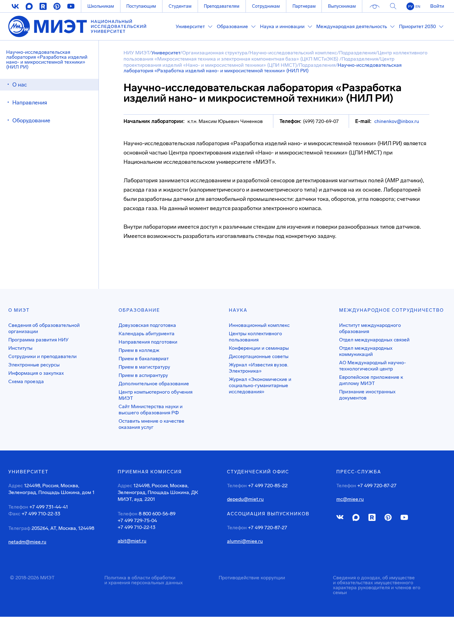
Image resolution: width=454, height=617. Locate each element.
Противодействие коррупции (252, 578)
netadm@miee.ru (27, 541)
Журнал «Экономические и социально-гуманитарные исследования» (260, 385)
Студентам (180, 6)
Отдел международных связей (374, 340)
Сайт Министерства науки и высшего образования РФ (151, 410)
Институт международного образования (370, 328)
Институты (20, 348)
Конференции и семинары (259, 348)
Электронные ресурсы (34, 365)
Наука (238, 310)
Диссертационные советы (258, 356)
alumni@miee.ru (245, 541)
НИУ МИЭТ (136, 53)
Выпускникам (342, 6)
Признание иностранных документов (367, 395)
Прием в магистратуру (144, 367)
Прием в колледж (139, 350)
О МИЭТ (19, 310)
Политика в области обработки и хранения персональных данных (143, 580)
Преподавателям (221, 6)
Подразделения (357, 53)
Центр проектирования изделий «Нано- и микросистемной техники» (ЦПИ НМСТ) (259, 62)
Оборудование (31, 120)
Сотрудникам (266, 6)
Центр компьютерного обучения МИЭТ (155, 395)
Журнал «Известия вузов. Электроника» (258, 368)
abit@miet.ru (132, 541)
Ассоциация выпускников (268, 514)
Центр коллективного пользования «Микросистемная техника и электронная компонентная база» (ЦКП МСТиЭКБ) (275, 56)
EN (417, 6)
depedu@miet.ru (245, 499)
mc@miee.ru (350, 499)
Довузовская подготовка (147, 325)
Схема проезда (26, 381)
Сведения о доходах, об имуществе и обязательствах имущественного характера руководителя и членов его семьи (376, 585)
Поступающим (141, 6)
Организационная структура (214, 53)
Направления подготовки (148, 342)
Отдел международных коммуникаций (366, 351)
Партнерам (304, 6)
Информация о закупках (36, 373)
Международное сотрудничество (391, 310)
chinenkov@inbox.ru (396, 121)
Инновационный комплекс (259, 325)
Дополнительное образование (154, 384)
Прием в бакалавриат (144, 358)
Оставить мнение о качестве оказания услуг (151, 424)
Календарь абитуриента (146, 333)
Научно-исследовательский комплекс (293, 53)
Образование (139, 310)
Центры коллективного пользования (255, 337)
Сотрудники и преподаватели (42, 356)
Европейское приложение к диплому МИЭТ (371, 380)
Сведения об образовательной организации (44, 328)
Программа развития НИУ (38, 340)
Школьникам (100, 6)
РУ (410, 6)
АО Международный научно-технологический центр (372, 366)
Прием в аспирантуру (143, 375)
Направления (29, 102)
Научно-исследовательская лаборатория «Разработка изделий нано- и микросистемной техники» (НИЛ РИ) (46, 59)
